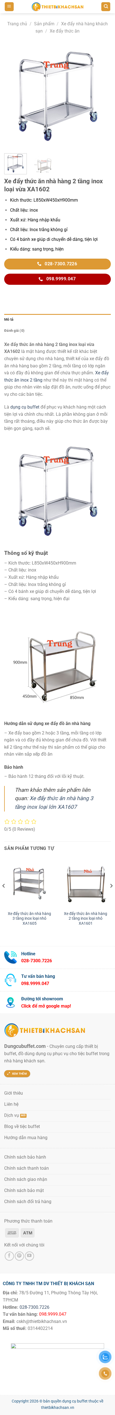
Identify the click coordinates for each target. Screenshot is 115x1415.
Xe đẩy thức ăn (65, 31)
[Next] (102, 96)
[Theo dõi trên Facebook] (9, 1256)
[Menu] (9, 6)
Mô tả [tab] (8, 319)
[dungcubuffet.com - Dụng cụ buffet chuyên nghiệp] (57, 6)
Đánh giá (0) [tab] (14, 330)
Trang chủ (17, 23)
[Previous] (13, 96)
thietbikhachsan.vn (57, 1407)
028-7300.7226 (34, 1307)
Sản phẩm (44, 23)
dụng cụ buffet (24, 407)
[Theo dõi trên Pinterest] (19, 1256)
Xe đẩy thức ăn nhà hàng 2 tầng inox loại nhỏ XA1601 (85, 918)
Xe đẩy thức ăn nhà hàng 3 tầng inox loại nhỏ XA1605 (29, 918)
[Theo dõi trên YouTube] (29, 1256)
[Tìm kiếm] (105, 6)
